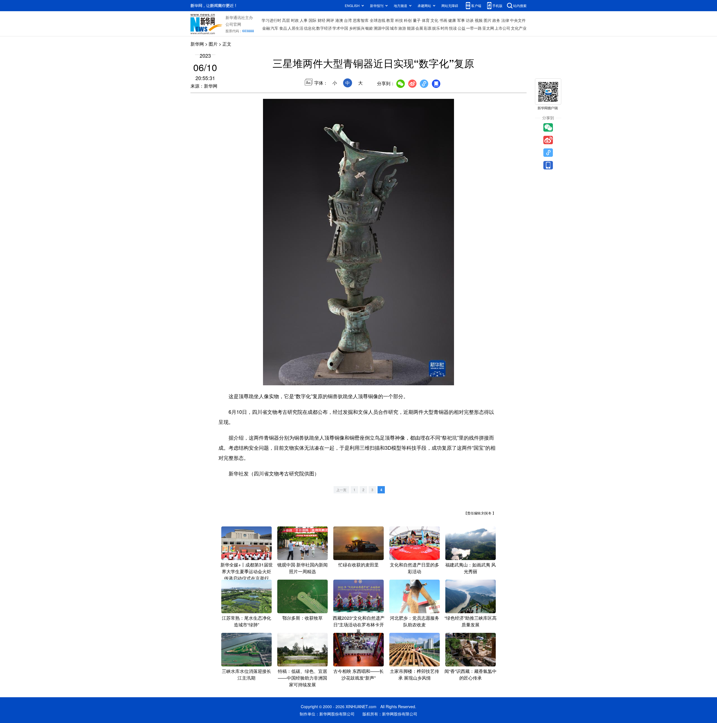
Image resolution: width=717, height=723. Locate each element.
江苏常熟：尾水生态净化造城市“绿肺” (246, 621)
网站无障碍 (449, 5)
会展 (419, 28)
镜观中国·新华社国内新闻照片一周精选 (302, 568)
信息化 (310, 28)
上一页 (341, 489)
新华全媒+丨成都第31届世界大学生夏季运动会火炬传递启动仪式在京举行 (246, 571)
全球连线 (377, 20)
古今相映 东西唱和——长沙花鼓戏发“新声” (358, 674)
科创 (408, 20)
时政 (295, 20)
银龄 (369, 28)
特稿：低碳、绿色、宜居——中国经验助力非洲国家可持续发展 (302, 678)
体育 (426, 20)
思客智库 (361, 20)
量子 (417, 20)
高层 (286, 20)
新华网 (197, 44)
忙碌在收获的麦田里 (358, 564)
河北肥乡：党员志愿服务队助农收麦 (414, 621)
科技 (399, 20)
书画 (443, 20)
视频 (479, 20)
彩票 (428, 28)
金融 (266, 28)
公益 (461, 28)
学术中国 (340, 28)
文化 (434, 20)
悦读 (453, 28)
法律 (505, 20)
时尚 (444, 28)
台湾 (348, 20)
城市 (394, 28)
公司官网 (233, 24)
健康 (452, 20)
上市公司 (502, 28)
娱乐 (436, 28)
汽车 (274, 28)
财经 (321, 20)
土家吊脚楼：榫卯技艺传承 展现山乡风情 (414, 674)
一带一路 (474, 28)
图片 (488, 20)
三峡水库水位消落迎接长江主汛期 (246, 674)
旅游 (402, 28)
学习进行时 (271, 20)
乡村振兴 (357, 28)
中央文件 (518, 20)
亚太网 (488, 28)
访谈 (470, 20)
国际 (312, 20)
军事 (461, 20)
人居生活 (295, 28)
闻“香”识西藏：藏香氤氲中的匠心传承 (470, 674)
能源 (411, 28)
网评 (330, 20)
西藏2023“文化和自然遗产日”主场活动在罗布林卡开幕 (359, 625)
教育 (390, 20)
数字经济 (324, 28)
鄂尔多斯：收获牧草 (302, 618)
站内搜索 (520, 5)
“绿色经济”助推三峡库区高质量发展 (470, 621)
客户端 (476, 5)
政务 (496, 20)
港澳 (339, 20)
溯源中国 (381, 28)
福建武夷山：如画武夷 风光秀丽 (470, 568)
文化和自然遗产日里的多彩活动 (414, 568)
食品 (283, 28)
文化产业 (519, 28)
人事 (304, 20)
